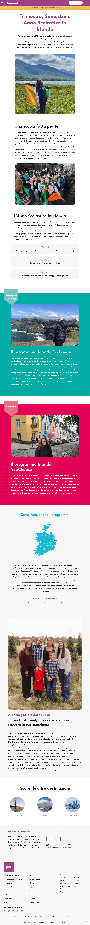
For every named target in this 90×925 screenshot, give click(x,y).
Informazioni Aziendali (52, 917)
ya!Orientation (9, 895)
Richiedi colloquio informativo (45, 599)
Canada (62, 880)
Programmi (8, 883)
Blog (5, 902)
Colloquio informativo (11, 875)
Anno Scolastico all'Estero (13, 879)
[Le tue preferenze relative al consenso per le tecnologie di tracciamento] (87, 922)
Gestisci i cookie (18, 917)
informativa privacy (65, 847)
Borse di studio (34, 902)
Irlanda (62, 889)
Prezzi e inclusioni (10, 891)
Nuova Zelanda (65, 886)
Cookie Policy (29, 917)
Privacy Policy (39, 917)
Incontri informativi (11, 887)
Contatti (32, 898)
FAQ (30, 887)
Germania (77, 880)
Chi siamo (32, 891)
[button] (87, 807)
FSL (30, 875)
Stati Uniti (63, 877)
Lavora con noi (34, 895)
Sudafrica (77, 889)
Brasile (76, 892)
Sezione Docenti (34, 879)
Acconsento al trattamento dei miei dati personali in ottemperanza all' (64, 846)
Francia (76, 886)
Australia (63, 883)
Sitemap (63, 917)
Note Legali (71, 917)
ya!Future (32, 883)
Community (8, 898)
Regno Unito (64, 892)
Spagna (76, 883)
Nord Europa (78, 877)
